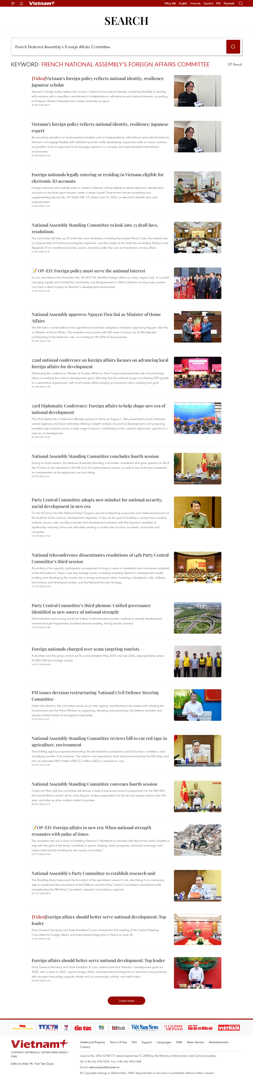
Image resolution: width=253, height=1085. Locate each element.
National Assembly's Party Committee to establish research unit (94, 873)
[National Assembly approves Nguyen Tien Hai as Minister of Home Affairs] (197, 327)
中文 (218, 3)
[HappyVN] (22, 1028)
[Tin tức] (83, 1028)
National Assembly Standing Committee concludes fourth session (95, 456)
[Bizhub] (118, 1028)
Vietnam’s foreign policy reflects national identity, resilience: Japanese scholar (98, 81)
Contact (85, 1047)
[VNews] (66, 1028)
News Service (195, 1042)
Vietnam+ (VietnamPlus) (42, 3)
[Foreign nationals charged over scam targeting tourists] (197, 661)
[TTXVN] (48, 1028)
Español (208, 3)
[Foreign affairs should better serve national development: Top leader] (197, 929)
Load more (126, 1000)
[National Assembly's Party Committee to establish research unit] (197, 886)
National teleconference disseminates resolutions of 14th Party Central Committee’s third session (100, 558)
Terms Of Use (118, 1042)
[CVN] (173, 1028)
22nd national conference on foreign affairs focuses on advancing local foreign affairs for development (100, 363)
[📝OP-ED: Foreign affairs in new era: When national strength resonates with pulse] (197, 840)
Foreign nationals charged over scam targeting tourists (85, 649)
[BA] (229, 1028)
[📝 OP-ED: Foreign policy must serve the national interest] (197, 283)
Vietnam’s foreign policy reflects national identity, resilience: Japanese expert (100, 127)
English (183, 3)
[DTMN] (200, 1028)
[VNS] (145, 1028)
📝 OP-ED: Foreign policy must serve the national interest (88, 271)
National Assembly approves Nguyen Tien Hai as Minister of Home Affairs (96, 317)
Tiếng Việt (170, 3)
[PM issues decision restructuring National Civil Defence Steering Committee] (197, 705)
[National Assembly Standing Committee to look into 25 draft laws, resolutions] (197, 237)
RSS (134, 1042)
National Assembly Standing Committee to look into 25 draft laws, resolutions (95, 228)
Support (147, 1042)
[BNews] (101, 1028)
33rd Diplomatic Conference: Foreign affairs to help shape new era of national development (98, 409)
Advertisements (218, 1042)
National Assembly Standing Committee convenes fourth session (94, 784)
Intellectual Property (92, 1042)
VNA (179, 1042)
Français (195, 3)
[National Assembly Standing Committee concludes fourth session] (197, 468)
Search (126, 20)
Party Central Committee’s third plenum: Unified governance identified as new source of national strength (91, 608)
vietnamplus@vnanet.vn (104, 1067)
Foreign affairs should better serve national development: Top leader (99, 920)
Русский (229, 3)
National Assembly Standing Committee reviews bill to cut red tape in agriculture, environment (99, 741)
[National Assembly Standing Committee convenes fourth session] (197, 796)
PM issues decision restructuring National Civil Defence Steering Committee (95, 695)
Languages (164, 1042)
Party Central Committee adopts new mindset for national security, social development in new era (97, 503)
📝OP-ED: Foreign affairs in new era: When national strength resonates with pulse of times (91, 830)
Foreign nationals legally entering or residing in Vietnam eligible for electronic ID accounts (98, 177)
